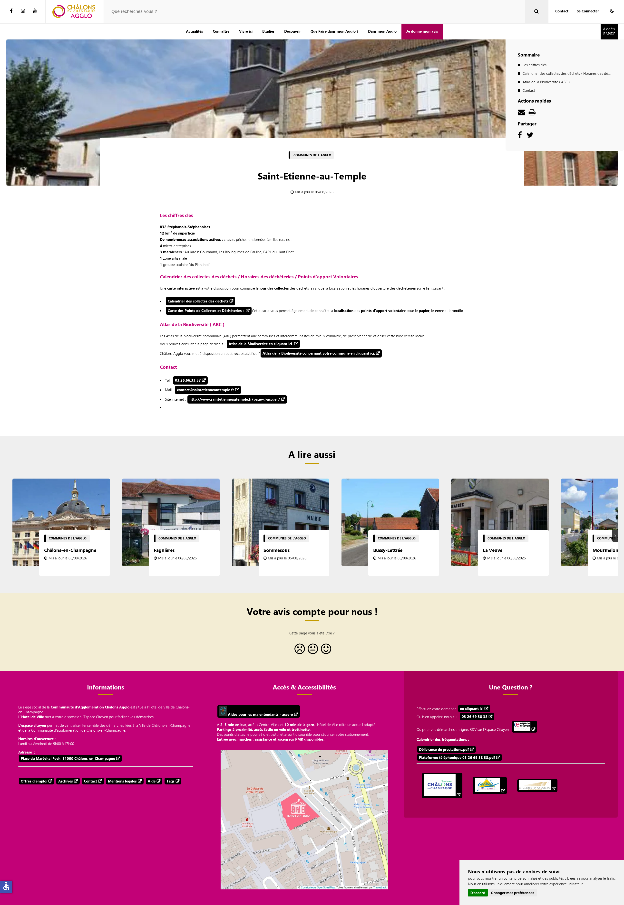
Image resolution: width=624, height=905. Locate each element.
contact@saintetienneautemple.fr (205, 389)
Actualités (194, 31)
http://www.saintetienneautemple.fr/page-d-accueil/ (234, 399)
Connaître (221, 31)
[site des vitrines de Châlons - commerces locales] (490, 785)
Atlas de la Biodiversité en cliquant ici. (261, 343)
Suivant (615, 535)
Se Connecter (588, 11)
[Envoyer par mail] (521, 113)
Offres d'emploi (34, 781)
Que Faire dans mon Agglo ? (334, 31)
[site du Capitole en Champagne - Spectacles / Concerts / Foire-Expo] (537, 785)
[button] (612, 11)
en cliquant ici (471, 708)
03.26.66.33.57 (188, 380)
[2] (312, 651)
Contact (561, 11)
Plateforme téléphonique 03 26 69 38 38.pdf (457, 757)
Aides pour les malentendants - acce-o (260, 714)
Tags (170, 781)
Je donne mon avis (422, 31)
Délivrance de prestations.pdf (444, 749)
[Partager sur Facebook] (520, 136)
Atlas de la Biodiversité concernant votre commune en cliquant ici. (319, 353)
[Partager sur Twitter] (529, 136)
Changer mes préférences (512, 893)
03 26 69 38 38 (475, 716)
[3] (325, 651)
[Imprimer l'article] (532, 113)
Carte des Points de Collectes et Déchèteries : (206, 310)
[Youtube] (35, 11)
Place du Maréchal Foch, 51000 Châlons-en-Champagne (68, 758)
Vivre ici (246, 31)
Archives (65, 781)
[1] (298, 651)
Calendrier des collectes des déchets (198, 301)
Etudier (268, 31)
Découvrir (292, 31)
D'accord (477, 893)
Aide (152, 781)
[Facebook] (11, 11)
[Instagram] (23, 11)
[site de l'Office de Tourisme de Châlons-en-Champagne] (442, 785)
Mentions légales (122, 781)
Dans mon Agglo (382, 31)
